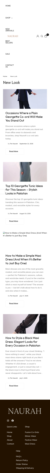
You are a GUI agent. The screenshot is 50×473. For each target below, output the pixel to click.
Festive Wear (31, 440)
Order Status (22, 464)
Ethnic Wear (30, 436)
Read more (13, 151)
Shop (9, 436)
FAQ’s (18, 457)
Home (5, 76)
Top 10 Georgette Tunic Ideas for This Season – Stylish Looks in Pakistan (24, 189)
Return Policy (22, 460)
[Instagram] (8, 421)
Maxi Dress (30, 444)
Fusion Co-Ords (32, 432)
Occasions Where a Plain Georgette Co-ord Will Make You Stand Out (24, 116)
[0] (46, 36)
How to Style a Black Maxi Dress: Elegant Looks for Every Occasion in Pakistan (22, 341)
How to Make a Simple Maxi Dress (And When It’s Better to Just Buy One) (23, 259)
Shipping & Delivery (25, 468)
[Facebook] (13, 421)
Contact (10, 444)
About (9, 440)
